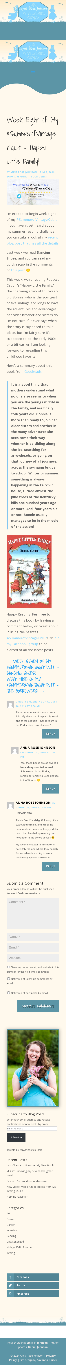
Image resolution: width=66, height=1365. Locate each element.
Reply (50, 734)
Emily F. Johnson (37, 1342)
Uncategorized (15, 1241)
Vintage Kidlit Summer (20, 1247)
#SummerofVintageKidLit (36, 219)
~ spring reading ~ (17, 1196)
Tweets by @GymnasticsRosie (24, 1150)
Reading (22, 176)
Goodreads (33, 371)
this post (18, 270)
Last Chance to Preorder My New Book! (30, 1165)
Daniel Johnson (38, 1347)
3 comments (39, 176)
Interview (12, 1230)
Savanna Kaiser (47, 1360)
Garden (11, 1224)
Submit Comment (38, 1006)
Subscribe (16, 1137)
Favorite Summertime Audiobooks (27, 1181)
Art (8, 1213)
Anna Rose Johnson (23, 172)
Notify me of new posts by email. (30, 992)
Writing (11, 1253)
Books (11, 176)
